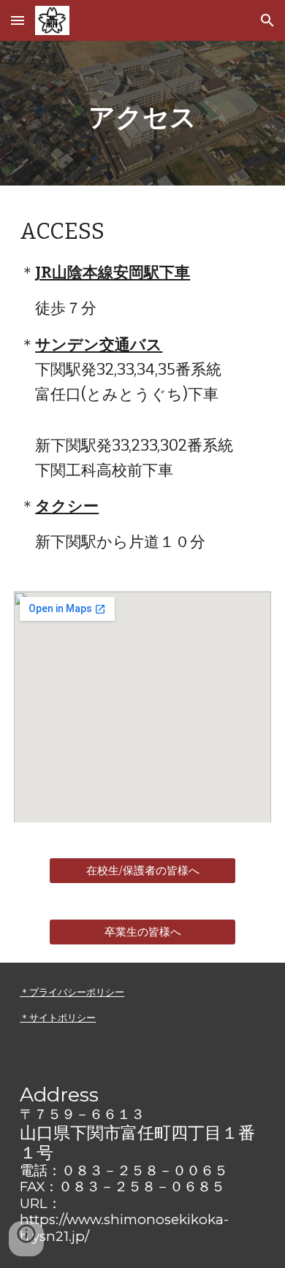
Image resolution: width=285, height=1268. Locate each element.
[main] (142, 113)
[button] (17, 20)
